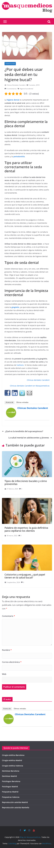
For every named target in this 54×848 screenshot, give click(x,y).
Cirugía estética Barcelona (13, 755)
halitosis (20, 365)
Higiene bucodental (26, 89)
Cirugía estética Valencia (12, 766)
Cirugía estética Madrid (12, 760)
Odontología (10, 64)
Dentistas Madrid (9, 776)
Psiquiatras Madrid (10, 792)
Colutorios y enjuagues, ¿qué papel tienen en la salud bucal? (25, 576)
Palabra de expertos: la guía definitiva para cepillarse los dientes (26, 529)
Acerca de (9, 402)
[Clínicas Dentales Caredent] (11, 409)
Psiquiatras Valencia (10, 797)
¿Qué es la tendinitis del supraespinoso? (24, 431)
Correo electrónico (11, 662)
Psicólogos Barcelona (11, 781)
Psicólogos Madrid (10, 786)
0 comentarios (12, 89)
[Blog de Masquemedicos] (27, 1)
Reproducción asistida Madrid (15, 802)
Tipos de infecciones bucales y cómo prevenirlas (26, 482)
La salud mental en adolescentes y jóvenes (28, 437)
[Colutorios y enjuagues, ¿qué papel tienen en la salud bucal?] (27, 546)
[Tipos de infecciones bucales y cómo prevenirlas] (27, 453)
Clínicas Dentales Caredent (16, 85)
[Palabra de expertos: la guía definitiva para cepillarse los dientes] (27, 499)
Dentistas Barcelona (10, 771)
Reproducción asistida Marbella (15, 807)
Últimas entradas (22, 402)
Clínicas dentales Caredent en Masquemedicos (29, 386)
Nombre (7, 650)
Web (4, 674)
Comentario (8, 616)
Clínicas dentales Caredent (38, 380)
